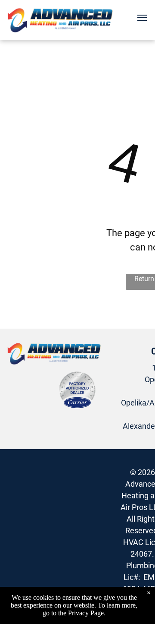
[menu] (142, 17)
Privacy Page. (86, 613)
